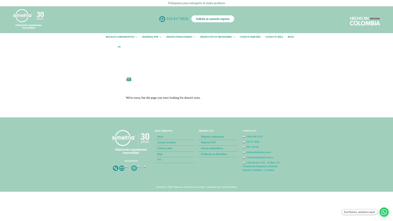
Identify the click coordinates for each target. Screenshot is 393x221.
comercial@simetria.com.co (259, 157)
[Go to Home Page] (112, 47)
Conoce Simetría (250, 37)
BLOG (291, 37)
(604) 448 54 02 (255, 136)
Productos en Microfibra (216, 37)
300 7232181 (252, 147)
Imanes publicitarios (212, 148)
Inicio (160, 136)
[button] (384, 212)
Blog (159, 154)
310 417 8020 (177, 19)
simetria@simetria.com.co (258, 152)
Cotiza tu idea (274, 37)
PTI (159, 160)
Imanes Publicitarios (179, 37)
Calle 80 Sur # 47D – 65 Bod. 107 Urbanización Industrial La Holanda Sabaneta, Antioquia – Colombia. (261, 166)
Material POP (150, 37)
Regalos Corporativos (120, 37)
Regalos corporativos (212, 136)
